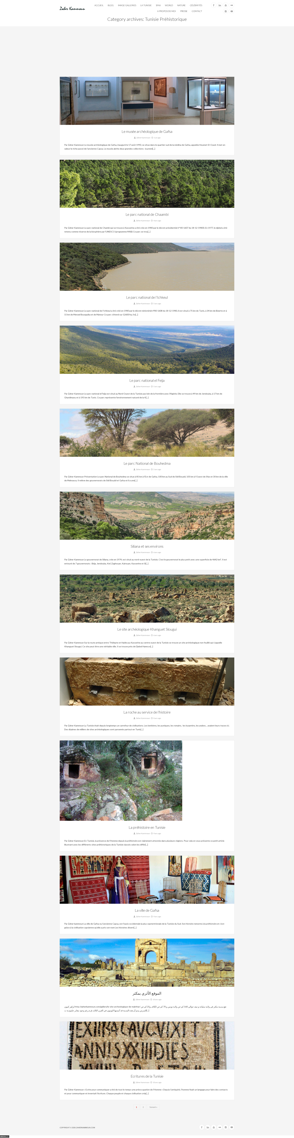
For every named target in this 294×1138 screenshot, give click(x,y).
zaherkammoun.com (85, 1128)
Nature (181, 5)
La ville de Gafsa (147, 910)
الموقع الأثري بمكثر (147, 993)
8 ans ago (157, 718)
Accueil (99, 5)
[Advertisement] (147, 53)
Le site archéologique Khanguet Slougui (147, 629)
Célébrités (196, 5)
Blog (111, 5)
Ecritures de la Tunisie (147, 1076)
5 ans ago (157, 303)
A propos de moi (166, 11)
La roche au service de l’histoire (147, 712)
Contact (197, 11)
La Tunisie (146, 5)
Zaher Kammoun (143, 137)
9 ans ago (157, 833)
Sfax (158, 5)
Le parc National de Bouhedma (147, 463)
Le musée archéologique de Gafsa (147, 131)
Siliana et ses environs (147, 546)
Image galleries (127, 5)
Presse (183, 11)
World (169, 5)
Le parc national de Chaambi (147, 214)
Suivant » (153, 1107)
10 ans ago (157, 999)
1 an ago (157, 137)
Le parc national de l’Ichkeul (147, 297)
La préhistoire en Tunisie (147, 827)
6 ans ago (157, 552)
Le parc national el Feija (147, 380)
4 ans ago (157, 220)
